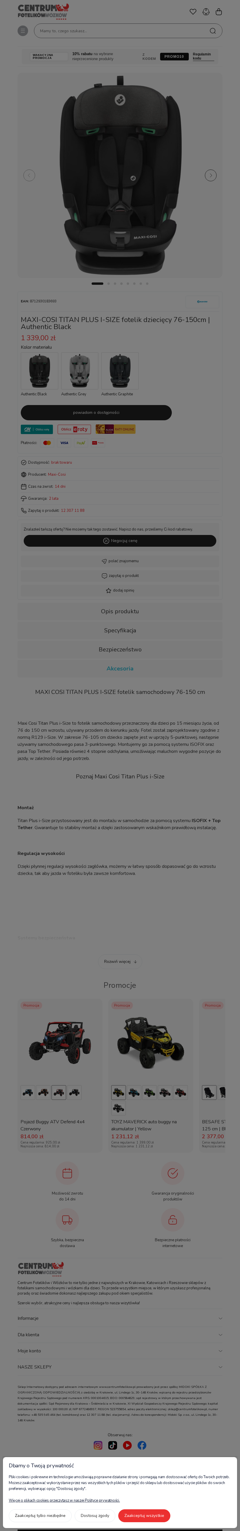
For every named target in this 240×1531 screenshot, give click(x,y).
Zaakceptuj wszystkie (144, 1515)
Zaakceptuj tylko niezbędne (40, 1515)
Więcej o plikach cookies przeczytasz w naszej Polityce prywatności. (64, 1500)
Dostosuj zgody (95, 1515)
